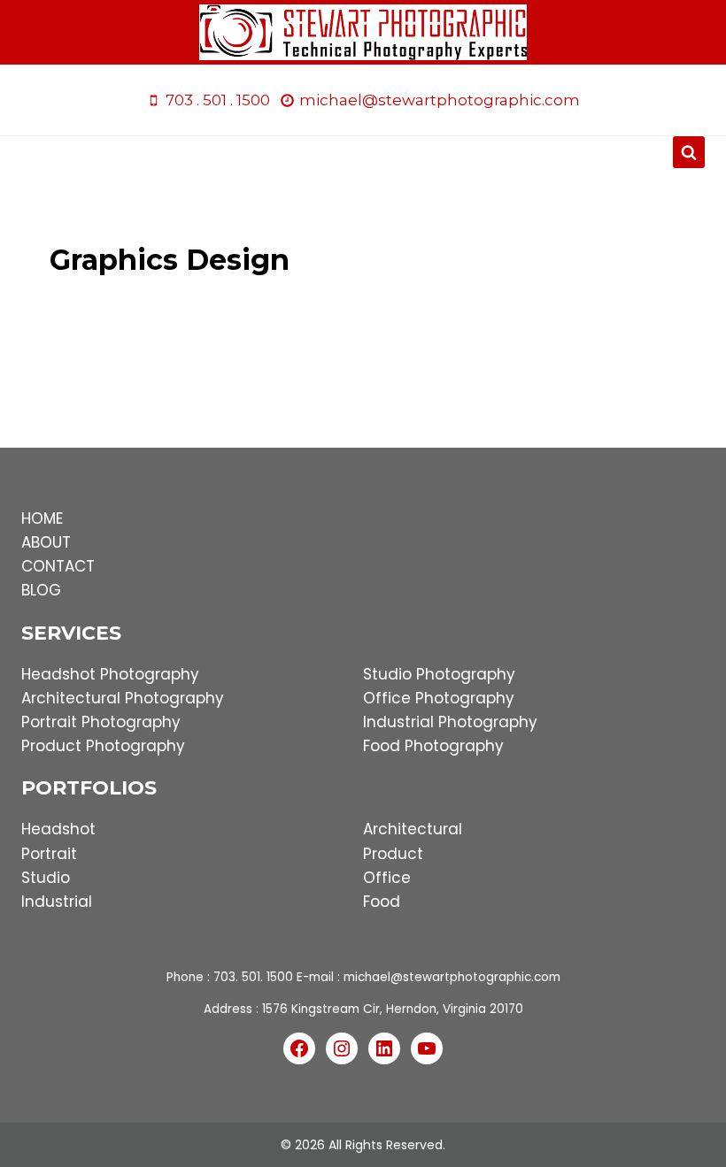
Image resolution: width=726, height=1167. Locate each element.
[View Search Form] (689, 152)
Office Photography (438, 698)
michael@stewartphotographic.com (452, 977)
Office (387, 877)
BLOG (41, 590)
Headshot (58, 829)
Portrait (49, 853)
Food (381, 901)
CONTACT (58, 566)
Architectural (412, 829)
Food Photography (433, 745)
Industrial (56, 901)
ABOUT (46, 542)
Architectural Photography (122, 698)
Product (393, 853)
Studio (45, 877)
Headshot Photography (110, 674)
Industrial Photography (450, 722)
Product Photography (103, 745)
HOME (42, 518)
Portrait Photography (101, 722)
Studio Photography (439, 674)
